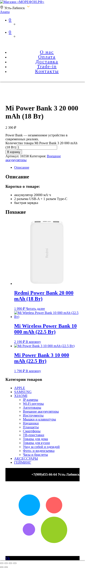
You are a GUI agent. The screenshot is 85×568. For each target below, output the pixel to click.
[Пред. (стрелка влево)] (1, 567)
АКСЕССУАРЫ (26, 458)
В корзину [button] (33, 342)
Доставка (47, 61)
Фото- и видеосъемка (38, 451)
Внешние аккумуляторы (41, 411)
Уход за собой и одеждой (41, 447)
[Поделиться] (10, 563)
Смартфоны (32, 431)
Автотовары (32, 407)
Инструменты (33, 415)
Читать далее (35, 308)
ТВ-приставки (33, 435)
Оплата (47, 56)
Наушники (31, 423)
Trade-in (47, 66)
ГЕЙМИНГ (22, 462)
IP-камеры (30, 400)
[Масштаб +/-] (1, 563)
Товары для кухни (36, 443)
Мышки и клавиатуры (39, 419)
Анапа (5, 12)
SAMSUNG (23, 392)
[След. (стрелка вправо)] (6, 567)
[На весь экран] (6, 563)
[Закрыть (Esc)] (15, 563)
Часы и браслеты (35, 454)
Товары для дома (35, 439)
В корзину (13, 152)
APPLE (19, 388)
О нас (47, 52)
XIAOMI (20, 396)
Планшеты (31, 427)
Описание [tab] (21, 167)
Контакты (47, 71)
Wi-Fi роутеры (33, 403)
